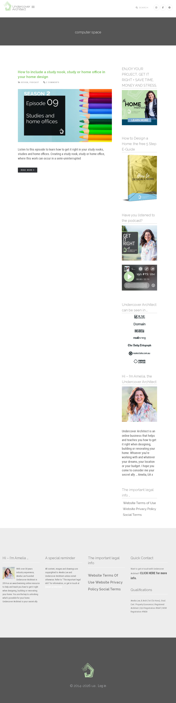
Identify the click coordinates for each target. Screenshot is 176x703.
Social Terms (110, 589)
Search (143, 8)
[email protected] (53, 587)
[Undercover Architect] (88, 670)
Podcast (34, 82)
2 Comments (52, 82)
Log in (102, 686)
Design (24, 82)
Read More (26, 170)
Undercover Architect (17, 7)
